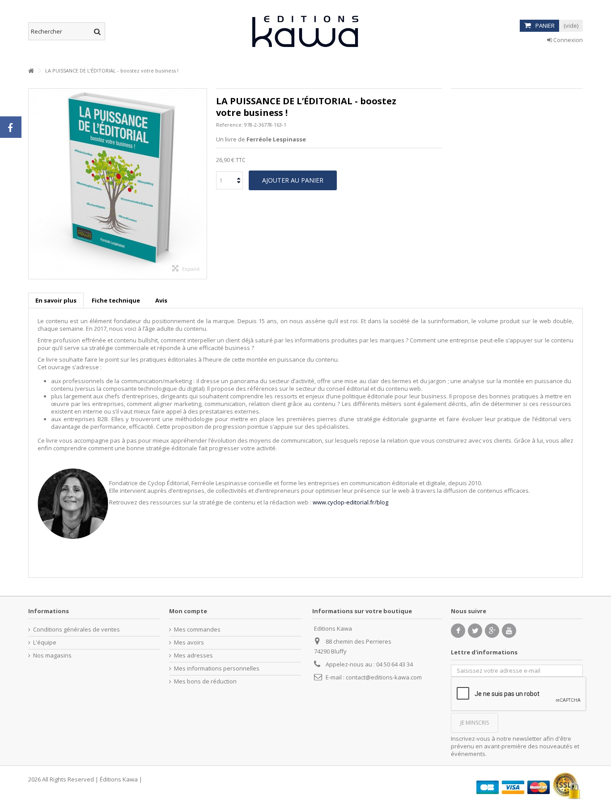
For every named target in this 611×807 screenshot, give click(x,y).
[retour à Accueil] (31, 71)
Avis (161, 300)
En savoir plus (55, 300)
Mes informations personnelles (216, 668)
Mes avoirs (189, 642)
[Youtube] (509, 630)
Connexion (567, 40)
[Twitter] (475, 630)
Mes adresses (193, 655)
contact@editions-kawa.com (384, 677)
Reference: (229, 124)
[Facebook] (458, 630)
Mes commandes (197, 629)
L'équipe (44, 642)
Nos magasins (52, 655)
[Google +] (492, 630)
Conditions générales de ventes (76, 629)
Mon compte (188, 611)
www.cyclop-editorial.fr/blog (350, 502)
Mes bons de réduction (205, 681)
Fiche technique (116, 300)
